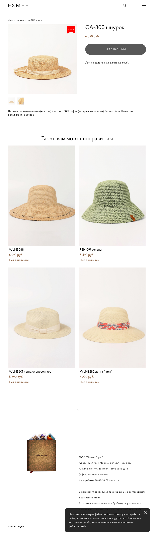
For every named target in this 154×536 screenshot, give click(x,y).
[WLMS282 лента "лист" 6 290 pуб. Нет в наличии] (112, 317)
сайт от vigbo (16, 527)
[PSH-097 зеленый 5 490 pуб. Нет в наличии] (112, 196)
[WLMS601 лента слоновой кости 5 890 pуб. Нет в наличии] (41, 317)
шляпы (20, 20)
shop (10, 20)
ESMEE (18, 5)
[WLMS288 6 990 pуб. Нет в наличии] (41, 196)
